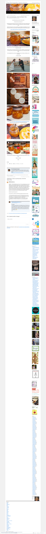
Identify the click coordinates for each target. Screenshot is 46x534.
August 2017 (34, 451)
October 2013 (34, 480)
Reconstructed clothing (9, 520)
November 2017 (34, 449)
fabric (7, 510)
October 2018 (34, 443)
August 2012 (34, 489)
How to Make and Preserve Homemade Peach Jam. (18, 29)
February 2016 (34, 462)
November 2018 (34, 442)
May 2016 (34, 460)
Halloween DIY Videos (25, 11)
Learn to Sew (30, 11)
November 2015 (34, 464)
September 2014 (34, 473)
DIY (7, 508)
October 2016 (34, 457)
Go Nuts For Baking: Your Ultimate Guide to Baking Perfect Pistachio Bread (35, 285)
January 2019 (34, 441)
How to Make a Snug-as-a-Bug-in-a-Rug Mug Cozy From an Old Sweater (36, 295)
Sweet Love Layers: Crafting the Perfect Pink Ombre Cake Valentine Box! (36, 289)
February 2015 (34, 470)
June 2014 (34, 475)
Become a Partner (16, 11)
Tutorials (34, 246)
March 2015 (34, 469)
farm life (8, 511)
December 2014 (34, 471)
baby (7, 503)
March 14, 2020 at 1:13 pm (11, 182)
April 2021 (34, 424)
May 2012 (34, 491)
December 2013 (34, 479)
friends (7, 513)
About (10, 11)
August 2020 (34, 429)
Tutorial (8, 526)
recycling (8, 521)
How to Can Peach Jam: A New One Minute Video (17, 17)
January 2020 (34, 434)
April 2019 (34, 439)
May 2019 (34, 438)
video (7, 529)
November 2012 (34, 487)
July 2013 (34, 482)
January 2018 (34, 448)
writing (7, 530)
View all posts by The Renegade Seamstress (17, 172)
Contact (20, 11)
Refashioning (8, 522)
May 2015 (34, 468)
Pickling (8, 519)
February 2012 (34, 493)
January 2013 (34, 486)
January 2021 (34, 426)
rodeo (7, 523)
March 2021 (34, 425)
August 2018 (34, 444)
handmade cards (8, 515)
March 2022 (34, 421)
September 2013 (34, 481)
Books (7, 505)
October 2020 (34, 428)
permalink (11, 175)
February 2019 (34, 440)
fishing (7, 512)
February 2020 (34, 433)
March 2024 (34, 417)
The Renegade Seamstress (16, 2)
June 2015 (34, 467)
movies (7, 517)
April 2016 (34, 461)
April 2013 (34, 484)
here (12, 122)
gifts (7, 514)
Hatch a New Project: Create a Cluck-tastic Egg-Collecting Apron (36, 287)
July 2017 (33, 452)
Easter (7, 509)
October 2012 (34, 488)
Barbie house (8, 504)
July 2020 (34, 430)
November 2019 (34, 435)
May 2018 (34, 446)
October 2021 (34, 423)
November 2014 (34, 472)
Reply (12, 210)
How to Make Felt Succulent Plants (25, 15)
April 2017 (34, 453)
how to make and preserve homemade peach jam (21, 121)
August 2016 (34, 458)
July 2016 (34, 459)
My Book (33, 11)
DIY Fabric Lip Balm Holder (36, 294)
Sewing (7, 524)
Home (7, 11)
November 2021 (34, 422)
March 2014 (34, 477)
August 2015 (34, 466)
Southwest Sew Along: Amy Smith (11, 15)
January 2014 (34, 478)
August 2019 (34, 437)
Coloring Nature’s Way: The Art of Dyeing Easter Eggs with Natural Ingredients (36, 283)
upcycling (8, 528)
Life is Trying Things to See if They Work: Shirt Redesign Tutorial (36, 248)
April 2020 (34, 432)
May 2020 (34, 431)
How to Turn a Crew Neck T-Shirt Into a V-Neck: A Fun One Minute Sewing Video (36, 252)
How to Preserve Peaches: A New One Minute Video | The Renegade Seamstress (18, 213)
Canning (8, 506)
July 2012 (34, 490)
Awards (12, 11)
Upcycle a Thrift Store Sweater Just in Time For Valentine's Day (35, 257)
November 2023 (34, 419)
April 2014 (34, 476)
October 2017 (34, 450)
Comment (27, 224)
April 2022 (34, 420)
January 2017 (34, 455)
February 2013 (34, 485)
